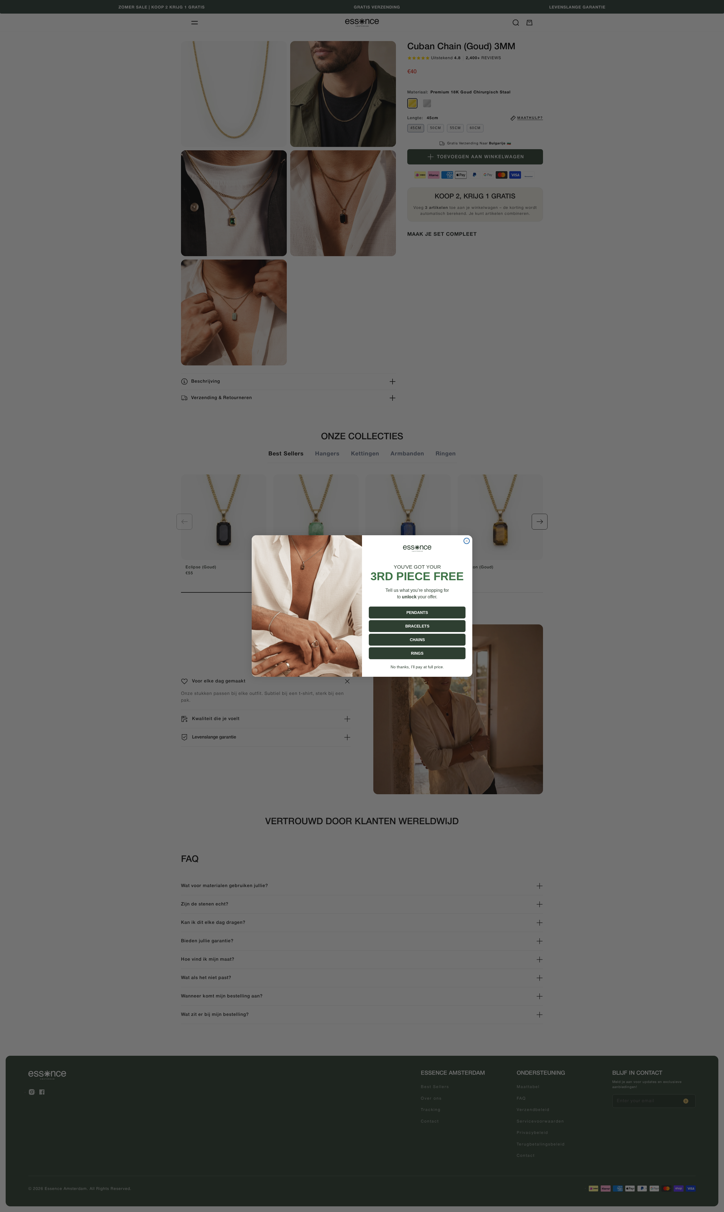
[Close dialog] (466, 541)
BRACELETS (417, 626)
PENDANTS (417, 612)
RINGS (417, 653)
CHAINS (417, 639)
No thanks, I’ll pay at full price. (417, 667)
